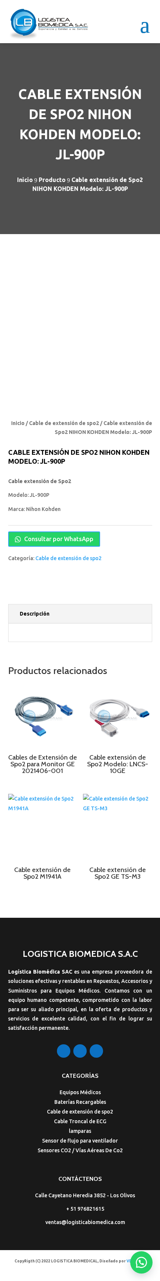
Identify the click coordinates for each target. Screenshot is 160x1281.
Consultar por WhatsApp (58, 539)
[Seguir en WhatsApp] (96, 1051)
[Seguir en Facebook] (63, 1051)
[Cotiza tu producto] (141, 1262)
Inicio (18, 423)
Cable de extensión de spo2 (64, 423)
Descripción (34, 614)
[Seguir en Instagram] (80, 1051)
